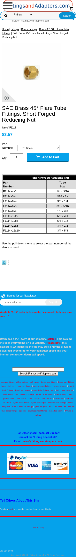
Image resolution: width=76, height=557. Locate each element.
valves (38, 415)
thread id (69, 411)
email (10, 509)
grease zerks (8, 398)
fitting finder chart (10, 394)
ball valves (34, 382)
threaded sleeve (56, 411)
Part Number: (8, 145)
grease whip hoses (63, 394)
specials (22, 411)
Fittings (15, 29)
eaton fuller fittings (40, 390)
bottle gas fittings (49, 382)
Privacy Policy (38, 528)
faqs (53, 390)
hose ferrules (47, 398)
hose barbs (21, 398)
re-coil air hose (55, 407)
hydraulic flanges (38, 402)
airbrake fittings (7, 382)
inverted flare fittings (57, 402)
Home (5, 29)
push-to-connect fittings (22, 407)
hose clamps (33, 398)
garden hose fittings (45, 394)
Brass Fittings (29, 29)
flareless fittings (27, 394)
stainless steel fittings (37, 411)
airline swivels (22, 382)
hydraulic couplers (21, 402)
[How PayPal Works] (38, 473)
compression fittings (42, 386)
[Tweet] (4, 263)
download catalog (23, 390)
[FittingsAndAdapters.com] (38, 5)
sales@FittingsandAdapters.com (42, 441)
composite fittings (24, 386)
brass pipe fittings (66, 382)
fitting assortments (64, 390)
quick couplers (40, 407)
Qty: (4, 157)
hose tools (59, 398)
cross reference (60, 386)
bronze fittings (8, 386)
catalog (51, 338)
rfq (65, 407)
